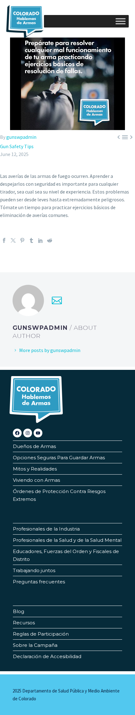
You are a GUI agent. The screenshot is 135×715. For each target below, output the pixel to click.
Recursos (24, 623)
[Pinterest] (22, 240)
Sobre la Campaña (35, 645)
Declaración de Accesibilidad (47, 656)
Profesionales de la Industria (46, 529)
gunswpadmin (21, 137)
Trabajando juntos (34, 570)
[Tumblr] (31, 240)
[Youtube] (38, 433)
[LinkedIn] (40, 240)
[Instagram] (27, 433)
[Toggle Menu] (121, 21)
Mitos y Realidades (35, 469)
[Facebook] (4, 240)
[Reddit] (49, 240)
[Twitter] (13, 240)
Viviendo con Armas (36, 480)
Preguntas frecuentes (39, 582)
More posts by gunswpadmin (49, 350)
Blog (18, 611)
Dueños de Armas (34, 446)
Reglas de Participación (41, 634)
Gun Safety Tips (17, 146)
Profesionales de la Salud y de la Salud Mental (67, 540)
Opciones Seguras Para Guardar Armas (59, 458)
